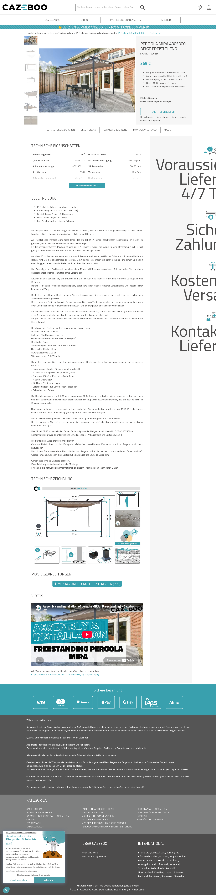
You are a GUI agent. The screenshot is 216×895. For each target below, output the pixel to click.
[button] (132, 80)
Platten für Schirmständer (153, 812)
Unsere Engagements (94, 856)
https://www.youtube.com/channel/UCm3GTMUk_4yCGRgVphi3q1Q (65, 674)
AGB (94, 889)
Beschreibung (89, 129)
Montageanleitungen (145, 129)
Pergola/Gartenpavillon (61, 33)
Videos (167, 129)
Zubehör (166, 20)
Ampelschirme (34, 809)
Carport (86, 20)
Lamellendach (53, 20)
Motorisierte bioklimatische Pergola (104, 823)
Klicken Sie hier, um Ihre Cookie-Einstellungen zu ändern (108, 886)
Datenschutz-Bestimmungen (115, 889)
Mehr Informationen (87, 185)
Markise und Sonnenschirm (125, 20)
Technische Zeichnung (115, 129)
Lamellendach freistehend (98, 809)
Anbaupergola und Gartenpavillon (47, 816)
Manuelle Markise (92, 812)
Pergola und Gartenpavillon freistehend (107, 826)
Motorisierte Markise (95, 819)
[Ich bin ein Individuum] (209, 7)
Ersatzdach (33, 823)
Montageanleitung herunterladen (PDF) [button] (88, 583)
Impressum (139, 889)
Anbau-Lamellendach (39, 812)
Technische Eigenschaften (60, 129)
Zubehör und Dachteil (150, 819)
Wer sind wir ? (90, 852)
